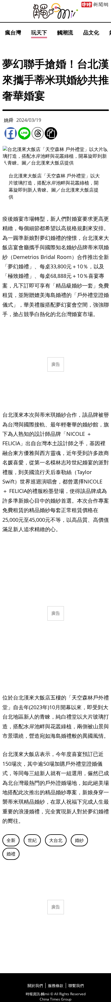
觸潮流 (65, 32)
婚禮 (11, 854)
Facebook (10, 133)
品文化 (91, 32)
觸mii (56, 11)
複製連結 (51, 133)
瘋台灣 (13, 32)
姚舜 (8, 120)
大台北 (55, 840)
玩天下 (39, 32)
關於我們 (35, 985)
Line (24, 133)
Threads (38, 133)
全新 (11, 840)
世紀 (32, 840)
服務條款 (55, 985)
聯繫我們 (76, 985)
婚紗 (79, 840)
